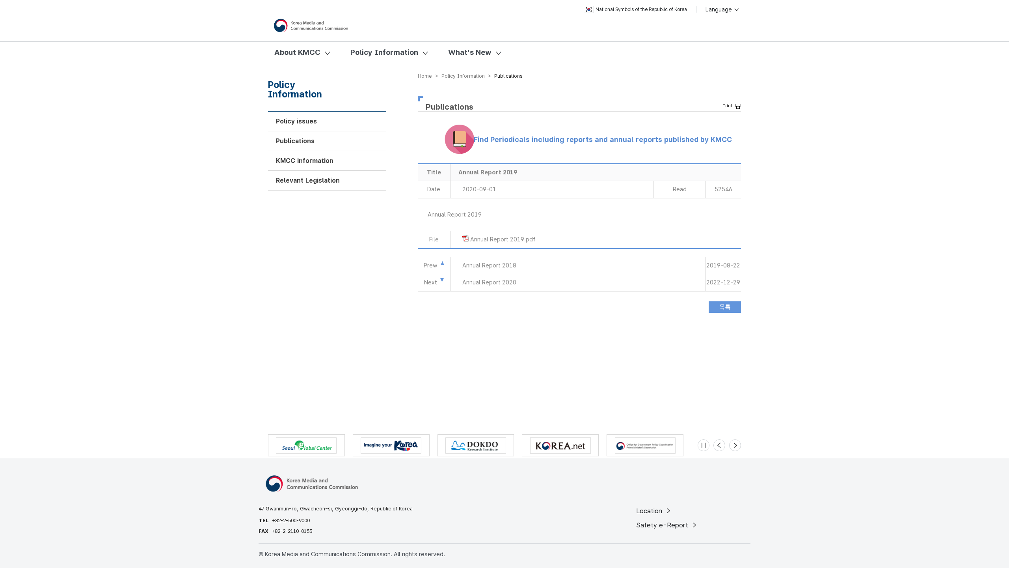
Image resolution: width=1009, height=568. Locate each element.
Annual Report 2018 (489, 265)
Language (719, 9)
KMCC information (304, 160)
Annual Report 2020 (489, 282)
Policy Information (384, 52)
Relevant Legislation (308, 180)
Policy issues (296, 121)
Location (650, 511)
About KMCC (297, 52)
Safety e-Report (663, 525)
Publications (295, 141)
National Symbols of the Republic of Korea (641, 9)
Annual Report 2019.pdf (502, 239)
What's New (469, 52)
